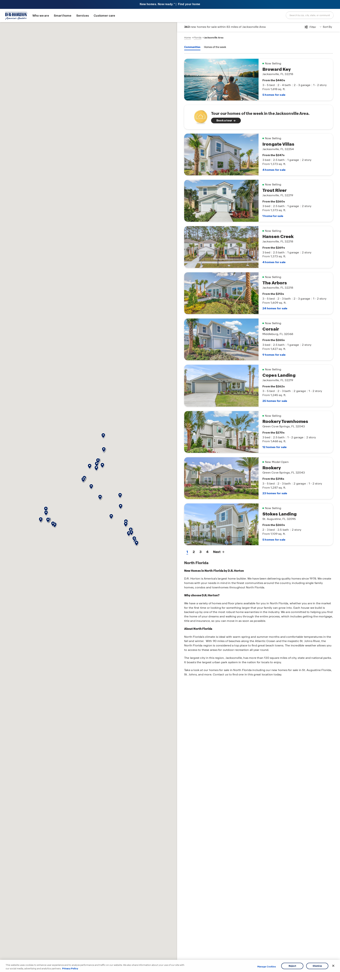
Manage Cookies (266, 966)
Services (82, 16)
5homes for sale (273, 95)
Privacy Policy (70, 968)
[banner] (170, 4)
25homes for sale (274, 401)
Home (187, 37)
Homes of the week (215, 47)
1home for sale (272, 216)
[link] (258, 117)
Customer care (104, 16)
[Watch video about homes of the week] (199, 116)
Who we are (40, 16)
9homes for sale (273, 355)
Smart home (63, 16)
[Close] (333, 966)
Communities (192, 47)
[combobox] (310, 15)
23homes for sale (274, 493)
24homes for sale (274, 308)
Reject (292, 965)
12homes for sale (274, 447)
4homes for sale (273, 170)
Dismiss (317, 965)
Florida (197, 37)
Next (216, 552)
